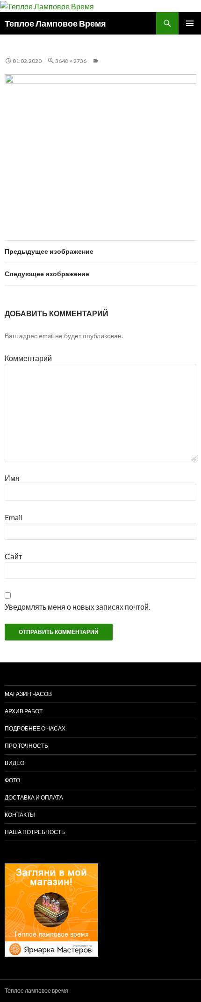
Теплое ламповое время (36, 990)
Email (13, 517)
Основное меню (190, 23)
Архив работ (24, 711)
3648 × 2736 (70, 60)
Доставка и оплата (34, 797)
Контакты (20, 814)
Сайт (13, 556)
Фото (12, 780)
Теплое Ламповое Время (55, 23)
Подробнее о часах (35, 728)
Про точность (26, 745)
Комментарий (28, 358)
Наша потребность (35, 831)
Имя (12, 477)
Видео (14, 762)
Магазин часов (28, 693)
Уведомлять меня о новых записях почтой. (77, 606)
